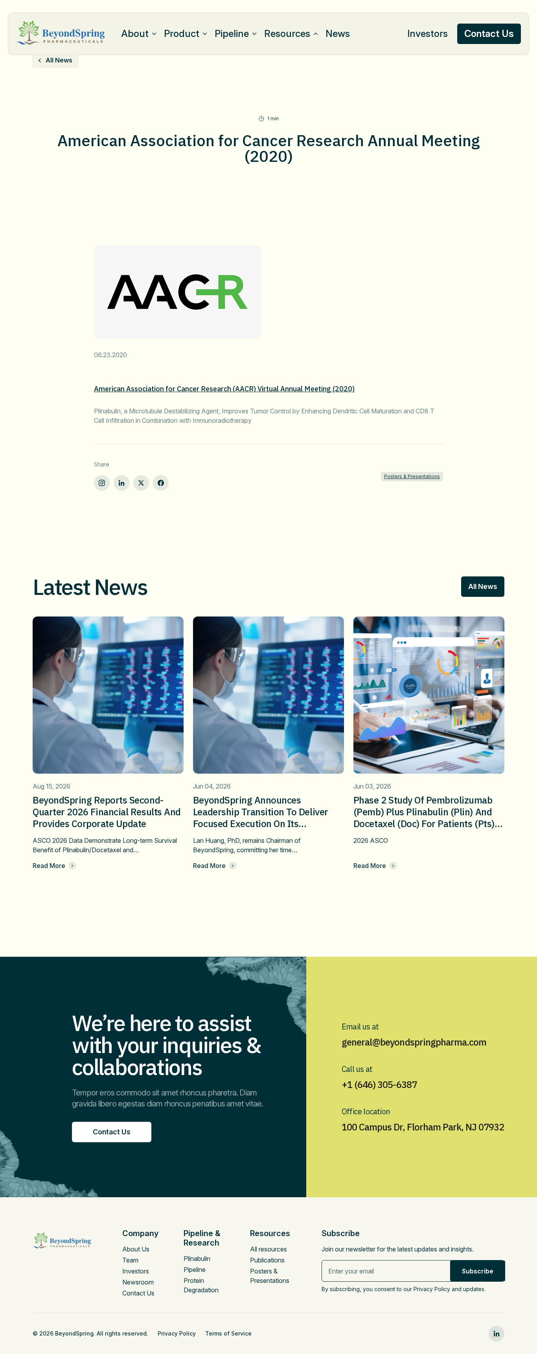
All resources (268, 1249)
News (338, 33)
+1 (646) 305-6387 (379, 1084)
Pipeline (232, 33)
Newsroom (138, 1282)
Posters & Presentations (412, 476)
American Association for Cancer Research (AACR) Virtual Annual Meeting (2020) (224, 388)
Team (130, 1260)
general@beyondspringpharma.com (414, 1042)
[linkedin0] (496, 1333)
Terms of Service (228, 1333)
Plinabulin (197, 1258)
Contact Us (138, 1293)
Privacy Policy (177, 1333)
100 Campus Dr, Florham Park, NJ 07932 (423, 1127)
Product (181, 33)
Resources (287, 33)
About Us (135, 1249)
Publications (267, 1260)
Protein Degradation (201, 1285)
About (135, 33)
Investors (427, 34)
